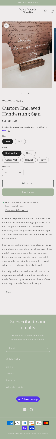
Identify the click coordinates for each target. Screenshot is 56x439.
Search (9, 367)
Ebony (29, 153)
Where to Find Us (14, 387)
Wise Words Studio (23, 433)
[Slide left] (21, 93)
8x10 (20, 141)
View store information (16, 210)
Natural (29, 160)
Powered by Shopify (40, 433)
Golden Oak (11, 160)
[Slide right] (34, 93)
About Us (10, 380)
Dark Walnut (11, 153)
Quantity (6, 166)
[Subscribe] (46, 348)
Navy (43, 160)
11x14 (7, 141)
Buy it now (28, 192)
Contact (10, 373)
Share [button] (8, 292)
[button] (3, 11)
